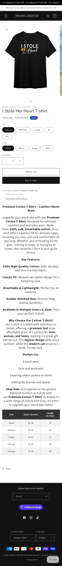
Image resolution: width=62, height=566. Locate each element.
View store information (16, 198)
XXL (7, 136)
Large (37, 129)
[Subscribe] (46, 496)
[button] (6, 15)
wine (47, 148)
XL (49, 129)
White (22, 148)
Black (8, 148)
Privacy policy (32, 560)
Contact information (50, 555)
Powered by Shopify (31, 555)
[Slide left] (24, 101)
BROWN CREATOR (16, 555)
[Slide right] (37, 101)
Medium (23, 129)
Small (8, 129)
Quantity (6, 155)
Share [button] (8, 468)
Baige (35, 148)
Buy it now (31, 180)
